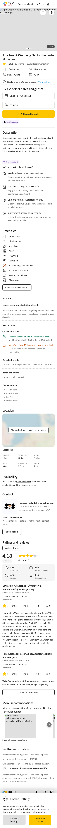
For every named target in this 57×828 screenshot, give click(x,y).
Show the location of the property (28, 430)
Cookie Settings (14, 820)
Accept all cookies (40, 820)
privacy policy (38, 812)
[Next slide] (49, 724)
